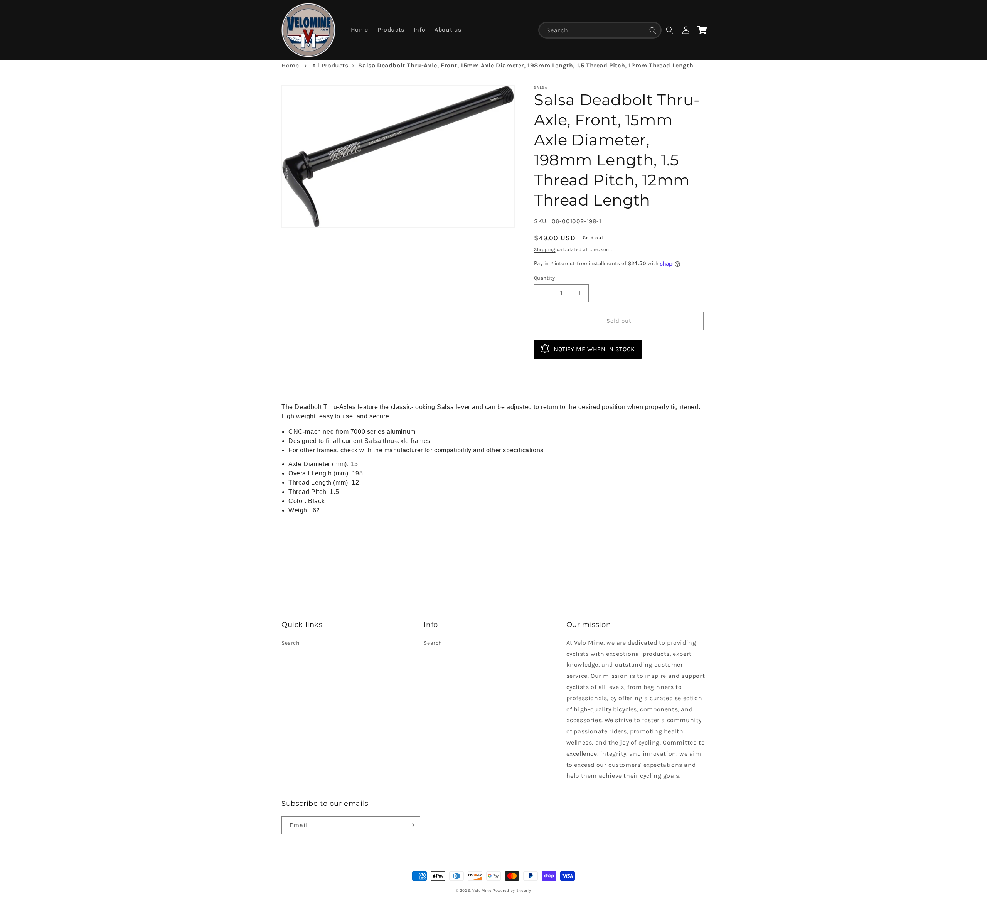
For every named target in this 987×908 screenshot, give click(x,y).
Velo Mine (481, 890)
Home (290, 65)
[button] (670, 30)
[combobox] (600, 30)
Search (290, 643)
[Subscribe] (411, 825)
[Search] (652, 30)
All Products (330, 65)
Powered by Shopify (512, 890)
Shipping (545, 249)
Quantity (544, 278)
